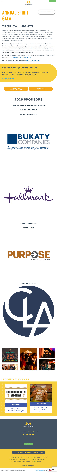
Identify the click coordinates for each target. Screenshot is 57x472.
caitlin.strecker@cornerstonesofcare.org (19, 57)
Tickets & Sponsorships (16, 89)
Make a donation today (32, 60)
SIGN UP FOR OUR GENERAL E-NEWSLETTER (28, 452)
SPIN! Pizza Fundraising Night (16, 409)
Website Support (39, 470)
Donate (28, 444)
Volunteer (40, 89)
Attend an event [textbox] (45, 12)
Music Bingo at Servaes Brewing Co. (41, 409)
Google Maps (8, 79)
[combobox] (46, 12)
